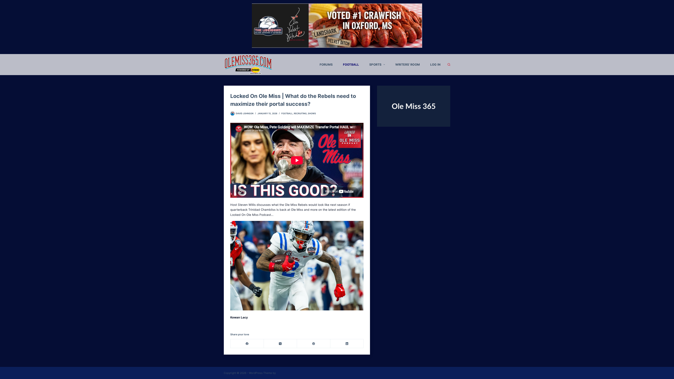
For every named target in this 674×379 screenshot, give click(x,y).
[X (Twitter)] (280, 343)
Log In (435, 64)
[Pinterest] (313, 343)
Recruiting (300, 113)
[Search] (449, 64)
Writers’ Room (407, 64)
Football (351, 64)
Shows (312, 113)
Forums (326, 64)
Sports (375, 64)
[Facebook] (247, 343)
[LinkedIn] (347, 343)
